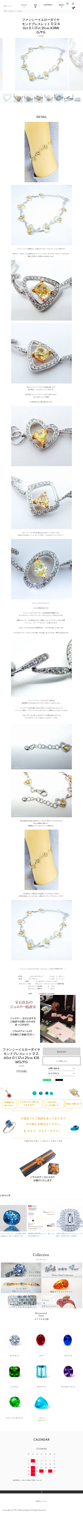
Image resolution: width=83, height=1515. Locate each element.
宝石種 (35, 6)
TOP (5, 11)
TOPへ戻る (41, 1491)
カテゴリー (24, 6)
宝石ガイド (61, 6)
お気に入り (63, 1061)
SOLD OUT (61, 1051)
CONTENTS (47, 5)
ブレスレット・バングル (15, 11)
